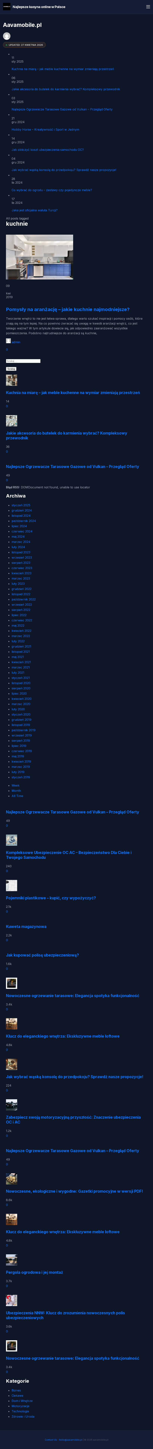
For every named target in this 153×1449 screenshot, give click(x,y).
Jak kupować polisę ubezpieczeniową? (42, 955)
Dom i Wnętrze (22, 1401)
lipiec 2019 (19, 746)
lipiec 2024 (19, 526)
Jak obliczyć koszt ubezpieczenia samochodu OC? (48, 150)
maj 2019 (18, 756)
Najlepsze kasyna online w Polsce (39, 7)
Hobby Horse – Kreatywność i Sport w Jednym (45, 129)
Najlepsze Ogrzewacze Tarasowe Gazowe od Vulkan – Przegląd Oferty (62, 109)
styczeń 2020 (21, 714)
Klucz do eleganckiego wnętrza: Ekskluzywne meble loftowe (63, 1036)
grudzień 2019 (21, 720)
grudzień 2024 (22, 510)
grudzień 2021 (21, 646)
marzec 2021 (21, 667)
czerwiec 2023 (22, 568)
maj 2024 (18, 536)
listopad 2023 (21, 552)
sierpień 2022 (21, 610)
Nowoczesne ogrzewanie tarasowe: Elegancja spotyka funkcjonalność (72, 995)
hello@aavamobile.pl (70, 1439)
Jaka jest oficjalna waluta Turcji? (34, 210)
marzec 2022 (21, 636)
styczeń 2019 (21, 777)
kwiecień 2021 (21, 662)
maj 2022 (18, 625)
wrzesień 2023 (22, 557)
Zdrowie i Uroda (23, 1416)
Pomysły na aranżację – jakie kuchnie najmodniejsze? (67, 309)
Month (16, 791)
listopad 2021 (21, 652)
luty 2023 (18, 584)
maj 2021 (18, 657)
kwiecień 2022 (21, 631)
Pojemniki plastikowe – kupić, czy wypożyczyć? (51, 898)
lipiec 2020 (19, 693)
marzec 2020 (21, 704)
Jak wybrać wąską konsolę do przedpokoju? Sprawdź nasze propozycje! (64, 170)
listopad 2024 (21, 516)
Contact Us (51, 1439)
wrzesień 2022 (22, 604)
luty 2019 (18, 772)
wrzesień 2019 (22, 735)
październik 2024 (24, 521)
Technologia (20, 1411)
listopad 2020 (21, 683)
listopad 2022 (21, 594)
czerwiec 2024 (22, 531)
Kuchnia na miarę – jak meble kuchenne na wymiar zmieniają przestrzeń (63, 69)
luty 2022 (18, 641)
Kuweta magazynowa (26, 926)
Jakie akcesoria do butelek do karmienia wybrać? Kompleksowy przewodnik (66, 89)
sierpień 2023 (21, 563)
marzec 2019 (21, 767)
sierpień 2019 (21, 740)
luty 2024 (18, 547)
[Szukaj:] (23, 361)
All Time (17, 796)
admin (16, 342)
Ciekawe (17, 1395)
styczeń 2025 (21, 505)
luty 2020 (18, 709)
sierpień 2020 (21, 688)
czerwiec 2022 (22, 620)
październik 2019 (23, 730)
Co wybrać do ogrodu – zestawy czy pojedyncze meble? (52, 190)
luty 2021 (18, 672)
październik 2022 (24, 599)
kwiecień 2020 (22, 699)
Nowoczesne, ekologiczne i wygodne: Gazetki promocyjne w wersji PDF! (74, 1191)
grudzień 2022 (22, 589)
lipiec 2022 (19, 615)
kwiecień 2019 (21, 761)
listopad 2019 (21, 725)
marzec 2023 (21, 578)
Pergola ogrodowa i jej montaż (34, 1272)
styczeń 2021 (21, 678)
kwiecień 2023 (21, 573)
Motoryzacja (20, 1406)
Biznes (16, 1390)
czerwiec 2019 (22, 751)
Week (15, 785)
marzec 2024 (21, 542)
